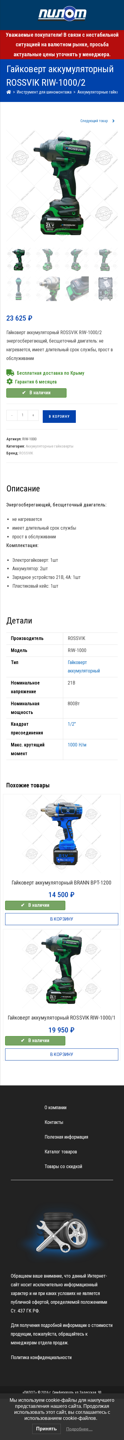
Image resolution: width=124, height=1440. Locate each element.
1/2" (72, 724)
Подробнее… (79, 1428)
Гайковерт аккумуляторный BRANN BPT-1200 (61, 882)
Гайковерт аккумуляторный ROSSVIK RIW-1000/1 (62, 1017)
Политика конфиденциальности (41, 1357)
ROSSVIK (26, 453)
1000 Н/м (77, 745)
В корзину (59, 416)
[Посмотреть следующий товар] (113, 121)
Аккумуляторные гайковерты (49, 446)
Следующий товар (94, 121)
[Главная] (8, 92)
